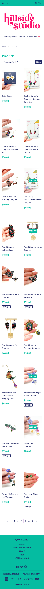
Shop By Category (22, 548)
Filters (38, 62)
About (22, 551)
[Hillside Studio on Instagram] (25, 567)
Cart (40, 3)
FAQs (22, 555)
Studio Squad (22, 558)
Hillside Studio (14, 574)
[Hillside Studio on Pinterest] (21, 567)
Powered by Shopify (31, 574)
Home (4, 46)
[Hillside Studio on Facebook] (17, 567)
